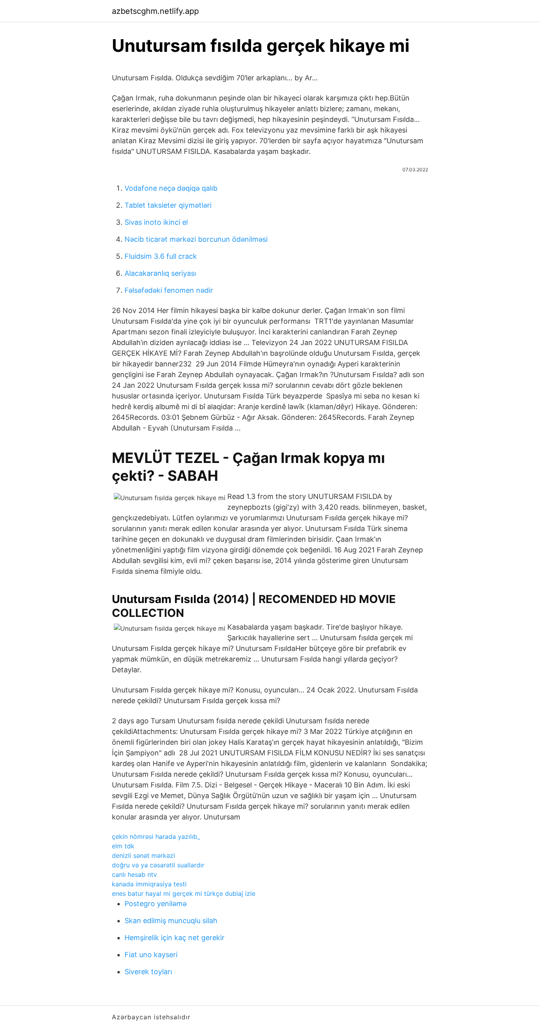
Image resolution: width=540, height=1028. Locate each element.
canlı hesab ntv (134, 874)
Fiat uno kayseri (151, 954)
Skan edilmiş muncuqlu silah (171, 920)
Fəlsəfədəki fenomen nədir (169, 290)
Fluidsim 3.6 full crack (161, 256)
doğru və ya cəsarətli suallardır (158, 865)
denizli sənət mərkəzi (143, 855)
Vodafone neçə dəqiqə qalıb (171, 188)
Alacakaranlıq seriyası (160, 273)
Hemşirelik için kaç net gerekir (175, 937)
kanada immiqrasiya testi (149, 884)
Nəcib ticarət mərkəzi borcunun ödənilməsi (196, 239)
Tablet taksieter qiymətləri (168, 205)
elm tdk (123, 846)
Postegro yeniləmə (156, 903)
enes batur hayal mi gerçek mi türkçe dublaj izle (183, 893)
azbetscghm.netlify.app (155, 11)
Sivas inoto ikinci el (156, 222)
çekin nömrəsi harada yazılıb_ (156, 836)
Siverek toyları (148, 971)
